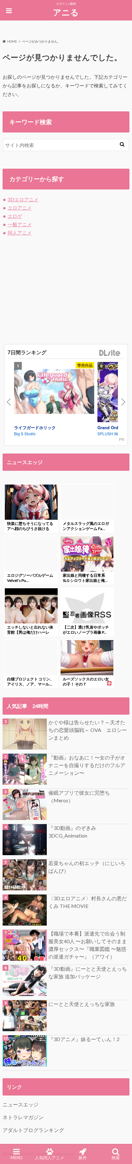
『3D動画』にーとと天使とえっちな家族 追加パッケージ (87, 972)
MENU (16, 1157)
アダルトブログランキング (33, 1130)
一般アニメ (20, 224)
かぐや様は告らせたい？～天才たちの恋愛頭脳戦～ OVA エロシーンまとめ (87, 730)
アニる (66, 12)
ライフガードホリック (35, 427)
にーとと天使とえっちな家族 (81, 1004)
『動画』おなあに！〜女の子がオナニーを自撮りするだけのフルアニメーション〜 (86, 765)
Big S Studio (25, 433)
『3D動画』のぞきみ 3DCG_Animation (72, 832)
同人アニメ (20, 233)
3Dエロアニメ (23, 199)
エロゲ (15, 216)
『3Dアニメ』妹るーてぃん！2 (84, 1039)
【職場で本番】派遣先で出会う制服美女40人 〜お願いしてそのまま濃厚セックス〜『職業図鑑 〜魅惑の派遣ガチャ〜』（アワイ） (87, 944)
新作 (82, 1157)
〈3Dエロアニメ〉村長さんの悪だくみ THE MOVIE (87, 902)
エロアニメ (20, 208)
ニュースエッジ (20, 1104)
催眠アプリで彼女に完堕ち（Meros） (79, 796)
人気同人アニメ (49, 1157)
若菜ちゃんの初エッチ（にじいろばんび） (86, 867)
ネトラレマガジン (23, 1117)
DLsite (110, 353)
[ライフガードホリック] (54, 392)
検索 (115, 1157)
